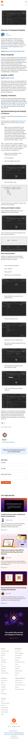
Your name (3, 462)
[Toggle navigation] (26, 5)
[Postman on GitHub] (12, 726)
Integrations (3, 668)
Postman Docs (4, 680)
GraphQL (3, 57)
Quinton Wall (8, 557)
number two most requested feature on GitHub (12, 45)
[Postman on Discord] (19, 726)
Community (3, 684)
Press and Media (4, 712)
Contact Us (3, 705)
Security (16, 687)
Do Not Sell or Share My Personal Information (14, 734)
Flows (2, 657)
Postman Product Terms (20, 684)
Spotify (9, 427)
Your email (3, 468)
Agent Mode (3, 659)
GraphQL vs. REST (9, 78)
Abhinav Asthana (9, 520)
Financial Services (19, 670)
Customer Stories (4, 709)
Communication (18, 655)
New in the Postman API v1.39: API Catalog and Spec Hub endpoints (13, 589)
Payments (17, 673)
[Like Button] (2, 423)
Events (2, 714)
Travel (16, 675)
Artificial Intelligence (19, 653)
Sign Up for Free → (14, 638)
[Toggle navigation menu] (26, 2)
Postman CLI (3, 666)
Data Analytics (18, 657)
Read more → (4, 530)
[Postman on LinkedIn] (10, 726)
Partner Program (4, 707)
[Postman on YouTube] (14, 726)
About (2, 701)
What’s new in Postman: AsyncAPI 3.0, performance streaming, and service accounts (12, 552)
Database (17, 659)
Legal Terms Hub (18, 680)
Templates (3, 687)
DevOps (16, 664)
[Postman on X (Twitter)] (8, 726)
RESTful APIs (22, 60)
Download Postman (13, 730)
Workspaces (3, 670)
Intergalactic (3, 689)
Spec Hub (3, 655)
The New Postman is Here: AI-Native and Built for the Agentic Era (13, 515)
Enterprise (3, 653)
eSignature (17, 668)
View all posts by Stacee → (8, 442)
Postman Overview (5, 651)
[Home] (2, 1)
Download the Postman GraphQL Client (15, 51)
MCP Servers (3, 693)
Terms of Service (18, 682)
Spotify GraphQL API (21, 121)
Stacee (7, 33)
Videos (2, 691)
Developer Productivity (20, 662)
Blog (2, 5)
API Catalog (3, 662)
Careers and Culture (5, 703)
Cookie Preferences (8, 732)
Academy (3, 682)
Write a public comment (6, 474)
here (5, 418)
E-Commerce (18, 666)
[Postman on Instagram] (16, 726)
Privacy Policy (14, 736)
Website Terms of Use (19, 689)
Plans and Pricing (4, 673)
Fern (2, 664)
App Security (17, 651)
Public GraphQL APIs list (17, 122)
